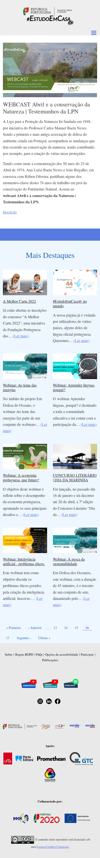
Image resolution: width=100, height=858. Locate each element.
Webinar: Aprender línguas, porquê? (74, 387)
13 (56, 627)
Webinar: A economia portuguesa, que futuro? (21, 477)
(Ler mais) (21, 335)
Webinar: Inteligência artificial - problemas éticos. (24, 561)
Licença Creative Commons (53, 847)
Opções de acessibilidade (61, 654)
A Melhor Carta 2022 (19, 301)
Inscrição (10, 211)
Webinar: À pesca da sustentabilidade (69, 561)
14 (67, 627)
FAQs (39, 654)
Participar (87, 654)
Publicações (50, 660)
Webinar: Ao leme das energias (20, 387)
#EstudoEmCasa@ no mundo (70, 303)
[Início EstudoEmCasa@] (47, 10)
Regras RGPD (24, 654)
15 (78, 627)
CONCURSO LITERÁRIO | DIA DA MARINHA (75, 477)
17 (9, 638)
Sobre (8, 654)
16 (88, 627)
